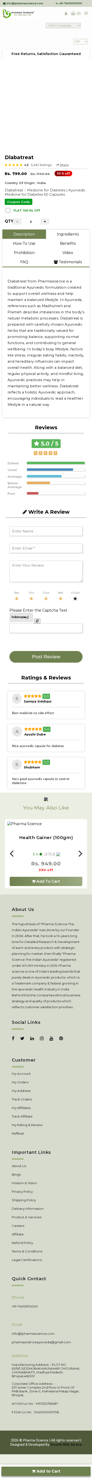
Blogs (16, 1174)
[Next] (80, 854)
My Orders (20, 1082)
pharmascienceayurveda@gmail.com (41, 1342)
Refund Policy (22, 1243)
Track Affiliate (22, 1116)
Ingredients (68, 234)
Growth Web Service (66, 1444)
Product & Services (27, 1217)
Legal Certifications (27, 1260)
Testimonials (70, 262)
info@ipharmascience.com (24, 3)
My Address (21, 1091)
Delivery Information (28, 1208)
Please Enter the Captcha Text (38, 610)
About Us (19, 1166)
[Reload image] (37, 621)
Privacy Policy (22, 1191)
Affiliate (18, 1234)
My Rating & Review (27, 1125)
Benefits (68, 243)
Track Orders (22, 1099)
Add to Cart (47, 1471)
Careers (18, 1226)
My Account (21, 1074)
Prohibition (24, 252)
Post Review (46, 657)
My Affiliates (21, 1108)
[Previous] (12, 854)
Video (68, 252)
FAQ (24, 262)
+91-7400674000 (70, 3)
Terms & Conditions (27, 1251)
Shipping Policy (24, 1200)
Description (24, 234)
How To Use (24, 243)
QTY (9, 221)
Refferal (18, 1133)
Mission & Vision (24, 1183)
